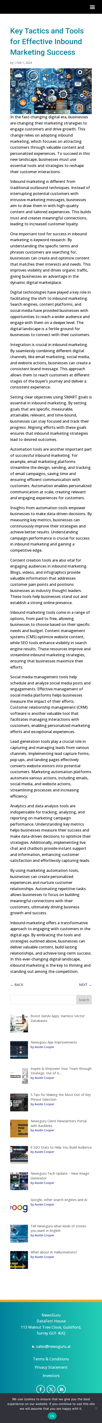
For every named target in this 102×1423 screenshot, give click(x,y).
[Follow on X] (51, 1389)
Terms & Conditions (51, 1359)
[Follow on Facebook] (40, 1389)
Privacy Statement (51, 1367)
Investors (51, 1375)
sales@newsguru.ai (53, 1346)
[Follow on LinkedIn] (61, 1389)
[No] (96, 1408)
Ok (52, 1416)
